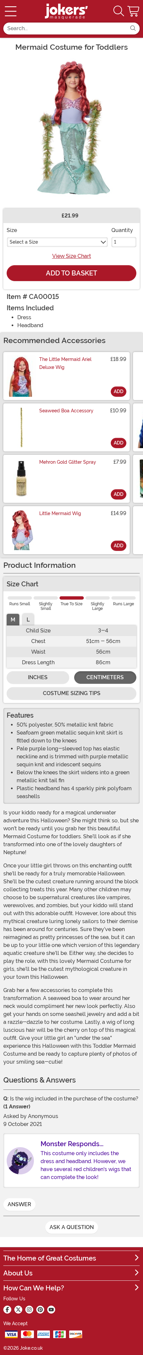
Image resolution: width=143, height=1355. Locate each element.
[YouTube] (51, 1310)
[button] (134, 11)
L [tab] (28, 620)
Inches (38, 677)
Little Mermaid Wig (60, 513)
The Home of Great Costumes (49, 1258)
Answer (19, 1204)
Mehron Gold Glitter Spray (67, 462)
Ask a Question (72, 1227)
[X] (18, 1310)
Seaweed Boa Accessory (66, 410)
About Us (18, 1273)
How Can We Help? (33, 1288)
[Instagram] (29, 1310)
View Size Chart (71, 256)
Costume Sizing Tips (71, 693)
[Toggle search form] (119, 11)
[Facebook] (7, 1310)
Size (12, 230)
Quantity (122, 230)
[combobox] (64, 28)
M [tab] (13, 620)
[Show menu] (10, 11)
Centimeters (105, 677)
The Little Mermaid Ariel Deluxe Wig (65, 363)
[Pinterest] (40, 1310)
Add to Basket (71, 273)
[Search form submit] (133, 28)
